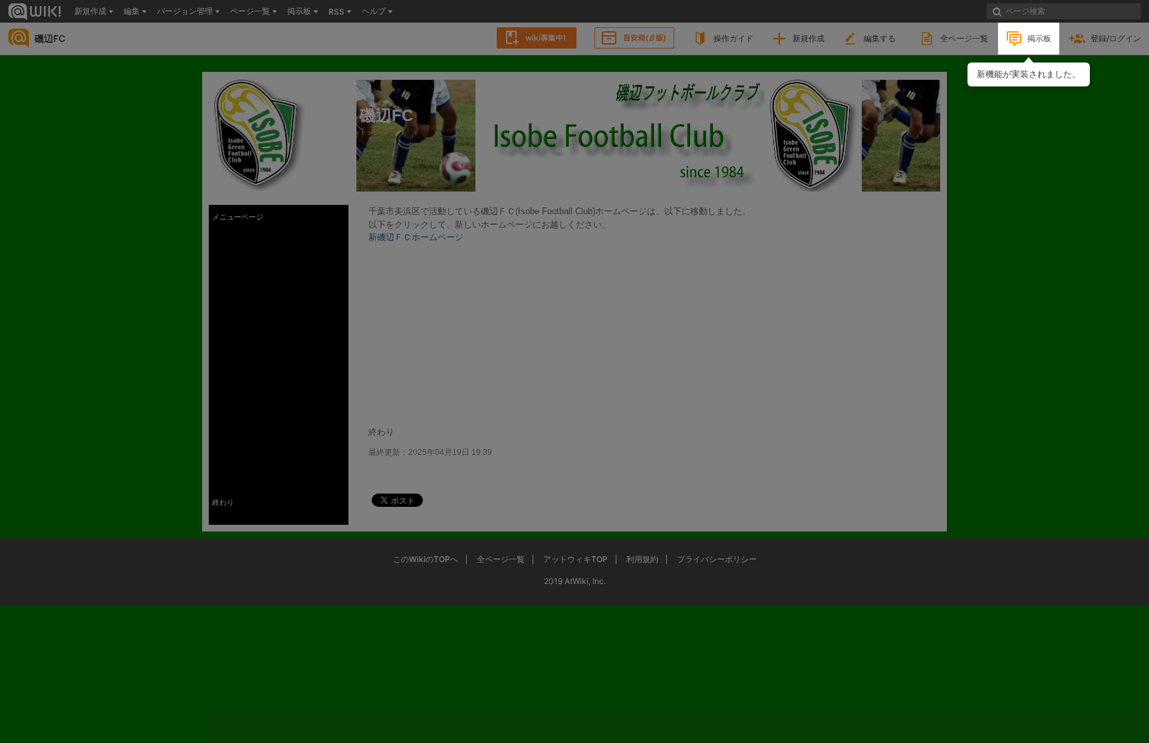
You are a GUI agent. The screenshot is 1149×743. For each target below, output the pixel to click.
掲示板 (1039, 38)
